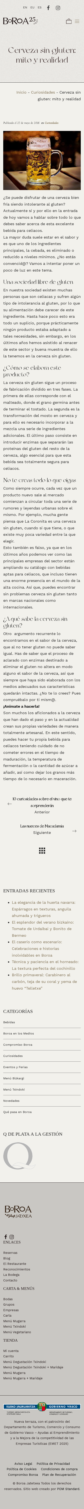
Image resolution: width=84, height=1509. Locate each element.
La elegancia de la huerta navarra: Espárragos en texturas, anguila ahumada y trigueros (43, 909)
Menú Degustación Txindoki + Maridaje (33, 1367)
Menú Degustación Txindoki (24, 1362)
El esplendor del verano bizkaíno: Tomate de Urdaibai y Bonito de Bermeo (43, 929)
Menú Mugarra (14, 1321)
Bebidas (9, 1022)
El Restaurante (14, 1264)
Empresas (11, 1310)
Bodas (8, 1299)
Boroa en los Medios (18, 1033)
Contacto (10, 1280)
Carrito (8, 1356)
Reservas (10, 1253)
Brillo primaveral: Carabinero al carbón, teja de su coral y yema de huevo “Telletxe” (44, 981)
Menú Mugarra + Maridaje (23, 1378)
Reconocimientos (16, 1269)
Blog (6, 1258)
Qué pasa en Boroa (17, 1112)
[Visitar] (48, 7)
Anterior (42, 805)
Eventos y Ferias (15, 1067)
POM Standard (68, 1489)
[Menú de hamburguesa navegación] (77, 20)
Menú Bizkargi (13, 1078)
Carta (7, 1315)
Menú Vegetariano (17, 1332)
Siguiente (42, 829)
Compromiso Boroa (17, 1044)
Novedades (11, 1100)
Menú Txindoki (14, 1089)
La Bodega (11, 1275)
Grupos (8, 1304)
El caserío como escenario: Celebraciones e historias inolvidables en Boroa (37, 948)
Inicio (21, 92)
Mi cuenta (11, 1351)
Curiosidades (43, 92)
